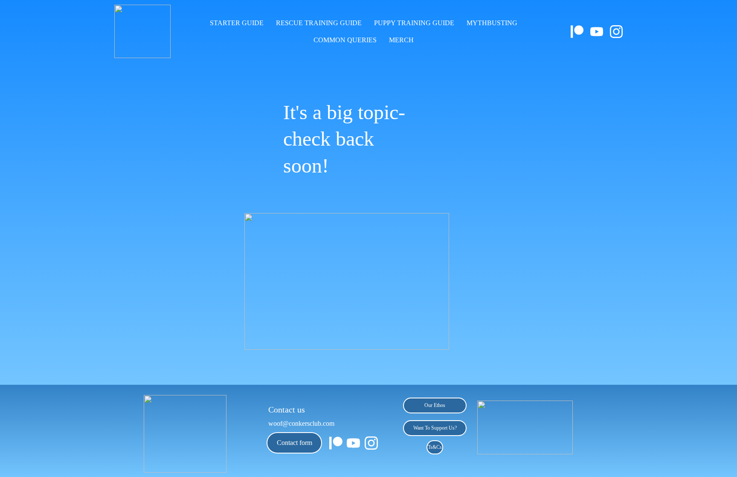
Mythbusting (492, 22)
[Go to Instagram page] (616, 31)
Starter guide (237, 22)
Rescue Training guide (319, 22)
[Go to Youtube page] (600, 31)
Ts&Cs (435, 447)
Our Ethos (434, 405)
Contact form (294, 442)
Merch (401, 40)
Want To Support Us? (435, 428)
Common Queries (345, 40)
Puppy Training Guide (414, 22)
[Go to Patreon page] (580, 31)
